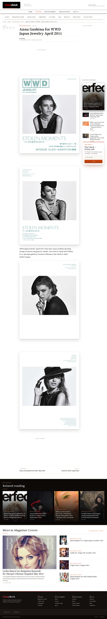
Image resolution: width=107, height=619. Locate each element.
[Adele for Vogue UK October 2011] (64, 552)
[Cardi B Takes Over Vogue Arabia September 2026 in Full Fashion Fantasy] (92, 506)
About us (7, 612)
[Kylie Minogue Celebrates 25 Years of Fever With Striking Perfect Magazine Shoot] (15, 506)
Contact (16, 612)
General (92, 599)
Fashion (38, 11)
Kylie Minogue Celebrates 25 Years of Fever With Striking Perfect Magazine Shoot (14, 516)
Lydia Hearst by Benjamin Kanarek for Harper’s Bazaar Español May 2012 (23, 572)
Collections (88, 17)
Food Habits (93, 601)
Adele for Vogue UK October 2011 (83, 553)
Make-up (67, 17)
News (9, 21)
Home (31, 11)
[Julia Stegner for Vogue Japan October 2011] (64, 540)
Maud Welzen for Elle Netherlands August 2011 (83, 578)
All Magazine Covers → (96, 530)
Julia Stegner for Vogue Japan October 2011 (86, 540)
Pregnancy (92, 605)
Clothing (52, 17)
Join (93, 161)
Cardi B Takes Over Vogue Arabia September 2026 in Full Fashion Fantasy (91, 516)
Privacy (96, 616)
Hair (59, 17)
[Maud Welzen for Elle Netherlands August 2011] (64, 577)
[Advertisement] (49, 61)
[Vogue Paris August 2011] (64, 564)
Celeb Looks (31, 17)
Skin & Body (77, 17)
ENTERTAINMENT (50, 11)
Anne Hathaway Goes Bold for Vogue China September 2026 (38, 516)
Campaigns (42, 17)
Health (75, 11)
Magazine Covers (18, 17)
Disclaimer (101, 616)
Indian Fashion (64, 11)
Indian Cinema (76, 603)
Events (57, 601)
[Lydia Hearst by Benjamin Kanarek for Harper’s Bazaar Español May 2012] (29, 552)
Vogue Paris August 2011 (79, 565)
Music (56, 605)
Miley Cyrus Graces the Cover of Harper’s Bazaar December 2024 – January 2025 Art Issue (65, 514)
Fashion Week (75, 605)
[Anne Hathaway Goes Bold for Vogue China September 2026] (41, 506)
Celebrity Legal (59, 603)
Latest (7, 17)
